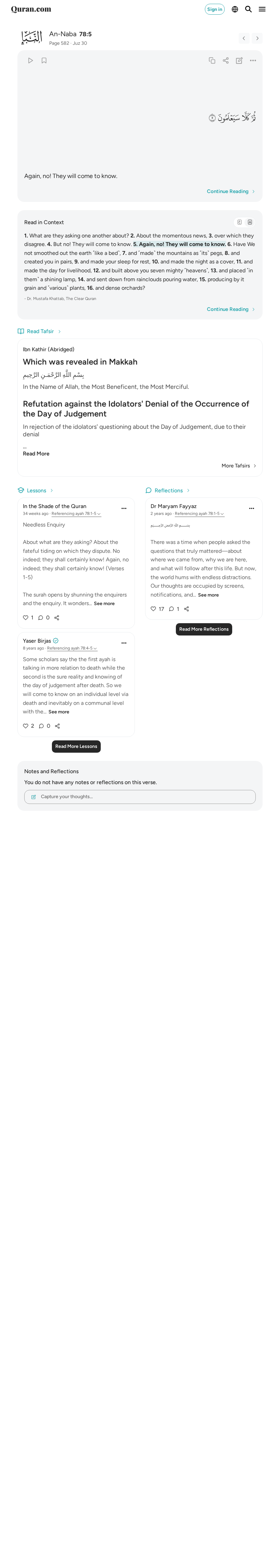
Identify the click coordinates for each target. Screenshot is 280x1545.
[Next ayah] (257, 38)
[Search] (248, 9)
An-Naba (62, 34)
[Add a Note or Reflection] (240, 60)
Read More (36, 453)
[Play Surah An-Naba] (30, 60)
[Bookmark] (44, 60)
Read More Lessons (76, 746)
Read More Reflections (204, 629)
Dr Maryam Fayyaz (174, 506)
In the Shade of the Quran (54, 506)
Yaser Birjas (37, 641)
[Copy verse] (212, 60)
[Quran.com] (31, 9)
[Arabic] (239, 222)
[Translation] (249, 222)
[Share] (226, 60)
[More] (253, 60)
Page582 (59, 43)
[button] (254, 118)
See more (104, 603)
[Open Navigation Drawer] (262, 9)
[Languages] (235, 9)
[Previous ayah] (244, 38)
